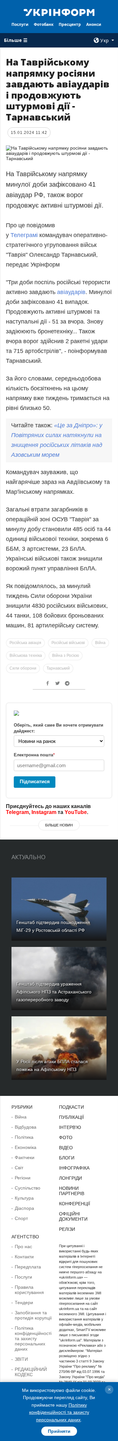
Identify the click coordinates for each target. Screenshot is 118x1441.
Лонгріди (70, 1178)
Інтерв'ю (70, 1127)
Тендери (24, 1302)
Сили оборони (23, 668)
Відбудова (25, 1127)
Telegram (17, 812)
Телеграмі (24, 235)
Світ (19, 1167)
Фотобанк (43, 24)
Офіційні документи (73, 1216)
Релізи (67, 1229)
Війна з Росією (65, 655)
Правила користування (29, 1289)
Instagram (43, 812)
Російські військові (68, 642)
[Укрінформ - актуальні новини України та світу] (59, 11)
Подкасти (71, 1107)
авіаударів (71, 292)
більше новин (59, 825)
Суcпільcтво (27, 1188)
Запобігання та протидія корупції (33, 1315)
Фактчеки (24, 1157)
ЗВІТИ (21, 1359)
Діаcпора (24, 1208)
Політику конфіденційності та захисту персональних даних (59, 1412)
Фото (65, 1137)
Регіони (22, 1177)
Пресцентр (70, 24)
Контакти (24, 1256)
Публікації (71, 1117)
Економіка (25, 1147)
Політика (24, 1137)
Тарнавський (58, 668)
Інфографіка (74, 1168)
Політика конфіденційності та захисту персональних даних (33, 1338)
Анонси (93, 24)
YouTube (76, 812)
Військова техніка (26, 655)
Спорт (21, 1218)
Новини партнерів (71, 1191)
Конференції (74, 1203)
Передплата (28, 1266)
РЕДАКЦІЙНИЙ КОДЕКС (31, 1372)
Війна (100, 642)
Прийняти (59, 1431)
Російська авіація (25, 642)
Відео (66, 1147)
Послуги (20, 24)
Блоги (66, 1157)
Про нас (23, 1246)
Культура (24, 1198)
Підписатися (35, 781)
